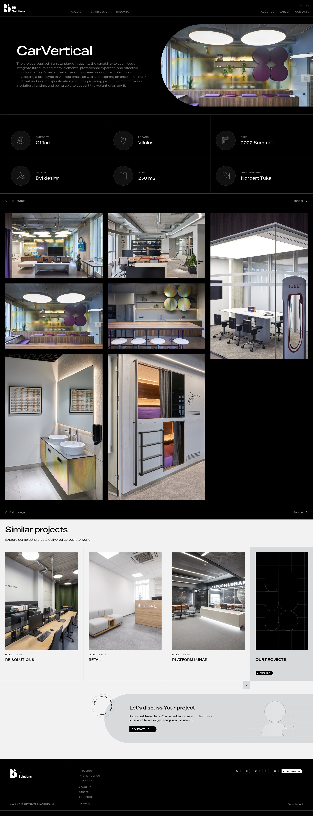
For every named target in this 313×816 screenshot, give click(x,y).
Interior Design (98, 11)
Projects (75, 11)
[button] (246, 685)
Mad (301, 804)
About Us (267, 11)
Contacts (302, 11)
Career (284, 11)
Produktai (122, 11)
